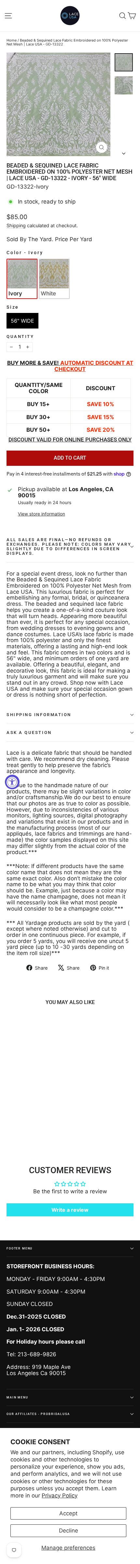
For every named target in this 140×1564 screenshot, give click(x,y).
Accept (68, 1513)
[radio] (22, 279)
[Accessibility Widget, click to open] (12, 782)
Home (12, 40)
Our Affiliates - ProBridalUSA (38, 1414)
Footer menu (20, 1248)
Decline (68, 1530)
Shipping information (39, 714)
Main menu (17, 1397)
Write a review (70, 1210)
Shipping (16, 225)
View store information (41, 514)
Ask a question (29, 732)
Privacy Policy (59, 1495)
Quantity (20, 336)
